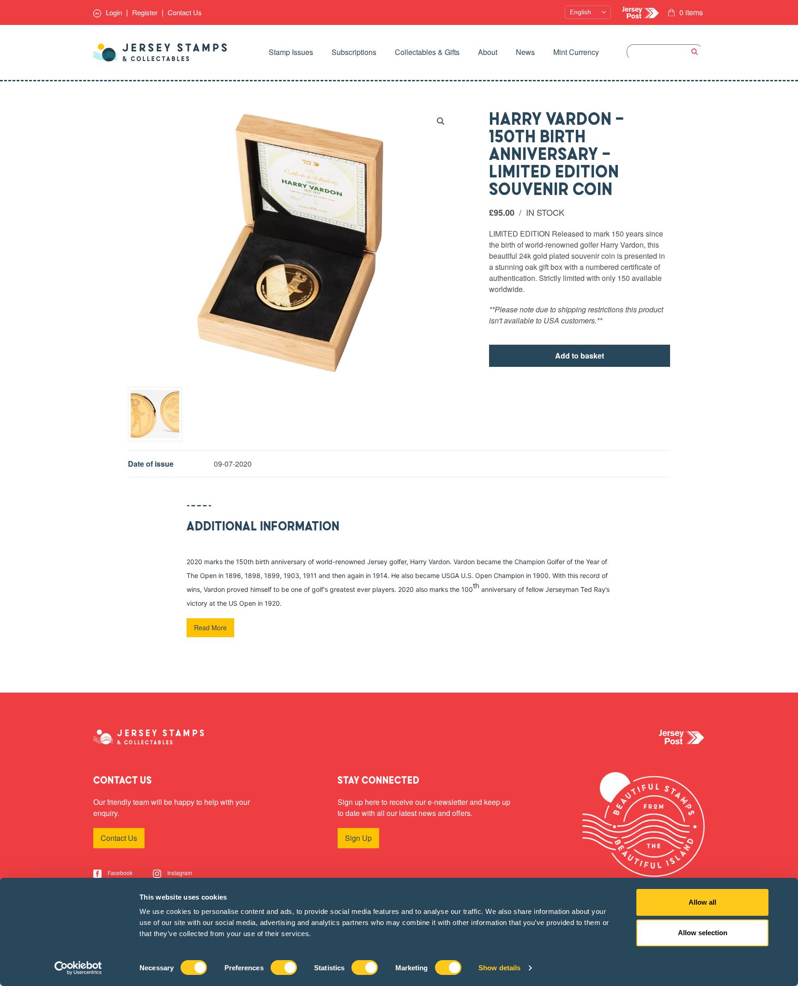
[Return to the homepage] (160, 52)
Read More (210, 627)
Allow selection (702, 933)
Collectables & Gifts (427, 52)
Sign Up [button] (358, 838)
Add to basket (579, 355)
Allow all (702, 902)
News (525, 52)
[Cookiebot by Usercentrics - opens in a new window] (78, 968)
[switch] (284, 967)
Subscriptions (354, 52)
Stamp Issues (291, 52)
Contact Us (185, 12)
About (487, 52)
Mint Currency (576, 52)
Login (113, 12)
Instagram (179, 872)
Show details (499, 968)
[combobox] (665, 52)
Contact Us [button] (119, 838)
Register (144, 12)
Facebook (119, 872)
